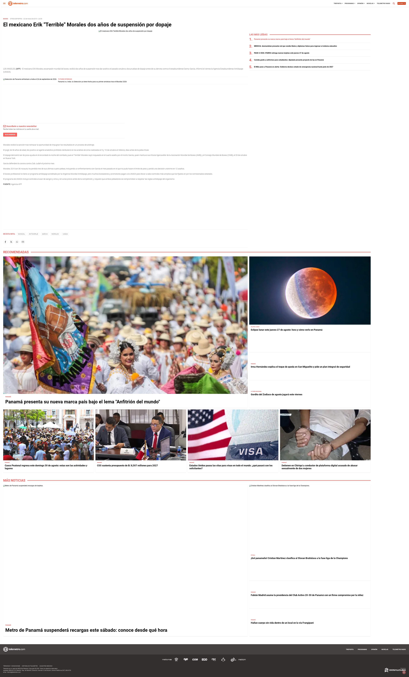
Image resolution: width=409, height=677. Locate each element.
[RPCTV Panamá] (176, 661)
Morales (55, 234)
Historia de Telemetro (30, 666)
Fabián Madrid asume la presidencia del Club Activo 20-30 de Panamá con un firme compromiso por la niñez (307, 595)
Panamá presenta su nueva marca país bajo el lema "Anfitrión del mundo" (282, 39)
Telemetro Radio (383, 3)
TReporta (337, 3)
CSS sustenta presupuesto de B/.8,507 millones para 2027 (127, 465)
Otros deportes (16, 19)
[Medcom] (242, 661)
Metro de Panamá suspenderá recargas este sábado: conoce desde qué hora (86, 630)
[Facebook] (5, 242)
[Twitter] (11, 242)
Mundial (21, 234)
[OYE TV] (185, 661)
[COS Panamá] (195, 661)
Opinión (360, 3)
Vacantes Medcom (45, 666)
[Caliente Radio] (223, 661)
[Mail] (23, 242)
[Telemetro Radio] (232, 661)
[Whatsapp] (17, 242)
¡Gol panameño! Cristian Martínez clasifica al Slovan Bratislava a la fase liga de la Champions (299, 558)
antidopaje (33, 234)
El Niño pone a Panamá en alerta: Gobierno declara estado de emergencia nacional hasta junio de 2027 (293, 67)
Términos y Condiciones (11, 666)
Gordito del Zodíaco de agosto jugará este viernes (276, 394)
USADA (65, 234)
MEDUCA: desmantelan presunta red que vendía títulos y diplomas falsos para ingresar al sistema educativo (295, 46)
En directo (401, 3)
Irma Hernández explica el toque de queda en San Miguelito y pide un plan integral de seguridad (300, 366)
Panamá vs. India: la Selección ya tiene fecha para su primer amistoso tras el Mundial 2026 (92, 82)
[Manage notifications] (404, 672)
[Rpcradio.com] (214, 661)
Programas (349, 3)
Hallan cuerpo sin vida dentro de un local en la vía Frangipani (282, 623)
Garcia (45, 234)
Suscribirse (10, 135)
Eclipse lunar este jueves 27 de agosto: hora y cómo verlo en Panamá (286, 329)
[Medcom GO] (167, 661)
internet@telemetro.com (14, 672)
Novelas (370, 3)
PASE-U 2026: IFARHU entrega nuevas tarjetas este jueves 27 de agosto (281, 53)
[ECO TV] (204, 661)
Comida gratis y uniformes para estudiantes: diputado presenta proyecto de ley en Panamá (289, 60)
